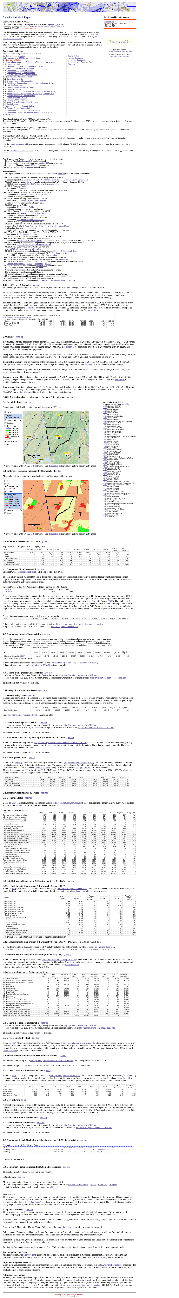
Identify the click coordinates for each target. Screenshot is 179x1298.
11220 (105, 449)
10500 (105, 418)
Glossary (71, 64)
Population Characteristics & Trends (20, 68)
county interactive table (19, 144)
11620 (105, 463)
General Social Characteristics (19, 108)
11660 (105, 465)
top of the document (66, 1227)
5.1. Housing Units (59, 253)
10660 (105, 424)
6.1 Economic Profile (25, 207)
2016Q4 (30, 949)
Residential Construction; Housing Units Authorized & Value (31, 83)
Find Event (72, 280)
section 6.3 (68, 257)
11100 (105, 444)
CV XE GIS (29, 466)
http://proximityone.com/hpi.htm (79, 762)
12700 (105, 510)
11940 (105, 478)
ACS (111, 601)
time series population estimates (64, 626)
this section (53, 466)
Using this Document (76, 60)
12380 (105, 496)
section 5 (7, 372)
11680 (105, 466)
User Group (28, 1255)
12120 (105, 486)
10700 (105, 426)
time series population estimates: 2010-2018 (33, 665)
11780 (105, 471)
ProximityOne (109, 21)
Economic (39, 264)
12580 (105, 503)
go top (58, 471)
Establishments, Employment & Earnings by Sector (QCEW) (31, 91)
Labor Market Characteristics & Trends (22, 102)
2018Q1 (83, 949)
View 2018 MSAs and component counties (24, 249)
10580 (105, 421)
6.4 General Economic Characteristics (32, 213)
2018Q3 (105, 949)
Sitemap (62, 1296)
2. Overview (26, 180)
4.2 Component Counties (27, 234)
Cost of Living (12, 104)
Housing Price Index (15, 85)
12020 (105, 481)
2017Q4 (73, 949)
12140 (105, 488)
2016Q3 (20, 949)
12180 (105, 490)
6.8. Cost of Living (49, 255)
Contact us (30, 308)
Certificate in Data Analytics (119, 42)
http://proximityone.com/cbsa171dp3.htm (97, 1028)
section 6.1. (120, 379)
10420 (105, 414)
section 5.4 (27, 161)
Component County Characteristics (21, 73)
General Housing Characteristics (20, 81)
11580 (105, 461)
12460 (105, 500)
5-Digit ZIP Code (83, 767)
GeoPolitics (10, 114)
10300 (105, 413)
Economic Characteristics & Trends (19, 87)
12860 (105, 516)
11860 (105, 475)
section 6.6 (43, 163)
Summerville (8, 591)
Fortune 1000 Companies (17, 100)
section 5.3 (21, 167)
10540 (105, 419)
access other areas (56, 24)
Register (61, 174)
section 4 (88, 364)
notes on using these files (103, 947)
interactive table (42, 767)
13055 (22, 656)
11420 (105, 454)
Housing (48, 264)
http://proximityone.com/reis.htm (67, 803)
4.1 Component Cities (68, 251)
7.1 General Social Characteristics (30, 220)
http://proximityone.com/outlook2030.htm (17, 317)
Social (29, 264)
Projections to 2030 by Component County (24, 58)
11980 (105, 480)
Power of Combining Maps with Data (120, 51)
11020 (105, 441)
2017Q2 (52, 949)
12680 (105, 508)
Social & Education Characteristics (19, 106)
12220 (105, 491)
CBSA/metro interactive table (21, 150)
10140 (105, 408)
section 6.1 (41, 266)
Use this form (98, 1257)
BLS (14, 888)
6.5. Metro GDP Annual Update (29, 241)
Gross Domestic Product (17, 98)
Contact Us (70, 1296)
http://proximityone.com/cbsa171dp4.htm (96, 727)
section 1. (70, 347)
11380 (105, 453)
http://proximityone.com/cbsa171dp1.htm (108, 678)
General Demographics (66, 624)
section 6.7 (28, 165)
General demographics (16, 264)
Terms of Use (73, 56)
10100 (105, 406)
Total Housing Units (15, 79)
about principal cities (27, 572)
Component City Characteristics (20, 71)
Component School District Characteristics (24, 110)
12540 (105, 501)
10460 (105, 416)
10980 (105, 439)
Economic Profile (14, 89)
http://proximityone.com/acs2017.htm (80, 675)
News (77, 1296)
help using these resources (119, 56)
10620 (105, 423)
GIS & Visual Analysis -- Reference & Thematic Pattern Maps (30, 62)
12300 (105, 495)
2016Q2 (9, 949)
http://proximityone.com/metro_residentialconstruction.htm (60, 742)
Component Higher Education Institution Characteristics (29, 112)
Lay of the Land (13, 64)
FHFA (18, 762)
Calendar (44, 280)
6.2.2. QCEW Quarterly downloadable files (42, 184)
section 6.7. (22, 392)
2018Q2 (94, 949)
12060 (105, 483)
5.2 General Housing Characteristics (31, 201)
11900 (105, 476)
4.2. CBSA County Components (75, 180)
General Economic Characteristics (21, 96)
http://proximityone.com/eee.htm (72, 888)
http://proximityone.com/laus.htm (64, 1075)
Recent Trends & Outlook (15, 56)
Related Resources (75, 58)
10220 (105, 411)
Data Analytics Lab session (110, 1265)
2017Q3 (62, 949)
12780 (105, 513)
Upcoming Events (57, 280)
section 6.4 (101, 1078)
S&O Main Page (32, 1202)
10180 (105, 409)
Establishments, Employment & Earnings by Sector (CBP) (30, 94)
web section (53, 745)
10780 (105, 431)
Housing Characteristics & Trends (19, 77)
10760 (105, 429)
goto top (35, 285)
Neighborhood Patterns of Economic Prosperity (26, 66)
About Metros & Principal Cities (80, 62)
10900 (105, 436)
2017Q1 (41, 949)
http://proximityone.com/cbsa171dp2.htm (94, 1127)
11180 (105, 448)
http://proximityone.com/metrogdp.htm (78, 1043)
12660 (105, 506)
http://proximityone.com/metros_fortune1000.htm (51, 1060)
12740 (105, 511)
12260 (105, 493)
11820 (105, 473)
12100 (105, 485)
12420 (105, 498)
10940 (105, 438)
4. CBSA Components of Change (47, 180)
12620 (105, 505)
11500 (105, 458)
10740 (105, 428)
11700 (105, 468)
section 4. (7, 349)
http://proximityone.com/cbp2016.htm (59, 959)
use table (125, 404)
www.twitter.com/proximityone (76, 1285)
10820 (105, 433)
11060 (105, 443)
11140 (105, 446)
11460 (105, 456)
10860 (105, 434)
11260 (105, 451)
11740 (105, 470)
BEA (14, 803)
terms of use (93, 310)
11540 (105, 459)
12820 (105, 515)
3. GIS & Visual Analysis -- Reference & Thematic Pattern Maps (43, 226)
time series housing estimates (25, 715)
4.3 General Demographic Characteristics (33, 194)
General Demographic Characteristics (22, 75)
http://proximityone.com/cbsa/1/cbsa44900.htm (44, 26)
